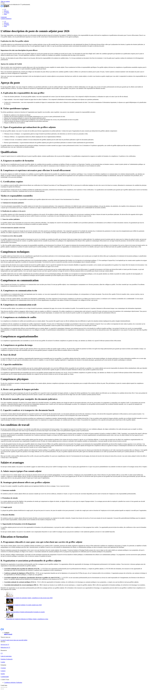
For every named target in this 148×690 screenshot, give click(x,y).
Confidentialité (5, 676)
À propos (3, 668)
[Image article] (9, 596)
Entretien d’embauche (7, 659)
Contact (3, 18)
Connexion (4, 17)
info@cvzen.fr (8, 634)
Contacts (3, 671)
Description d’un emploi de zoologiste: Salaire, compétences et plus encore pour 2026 (29, 598)
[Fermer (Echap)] (1, 687)
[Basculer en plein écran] (4, 687)
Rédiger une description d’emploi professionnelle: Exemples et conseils (25, 612)
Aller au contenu (5, 1)
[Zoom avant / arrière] (6, 687)
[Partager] (3, 687)
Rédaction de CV (5, 647)
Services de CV (5, 644)
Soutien (3, 673)
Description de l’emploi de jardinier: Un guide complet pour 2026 (24, 605)
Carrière (3, 662)
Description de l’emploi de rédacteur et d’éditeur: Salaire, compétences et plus (27, 619)
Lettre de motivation (6, 656)
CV (2, 653)
